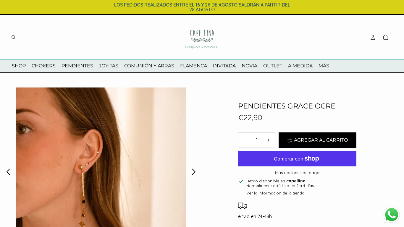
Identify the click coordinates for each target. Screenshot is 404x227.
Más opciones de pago (297, 172)
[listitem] (324, 66)
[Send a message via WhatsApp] (391, 214)
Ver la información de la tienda (275, 193)
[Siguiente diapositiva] (195, 172)
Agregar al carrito (321, 140)
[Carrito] (385, 37)
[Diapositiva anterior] (6, 172)
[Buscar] (13, 37)
